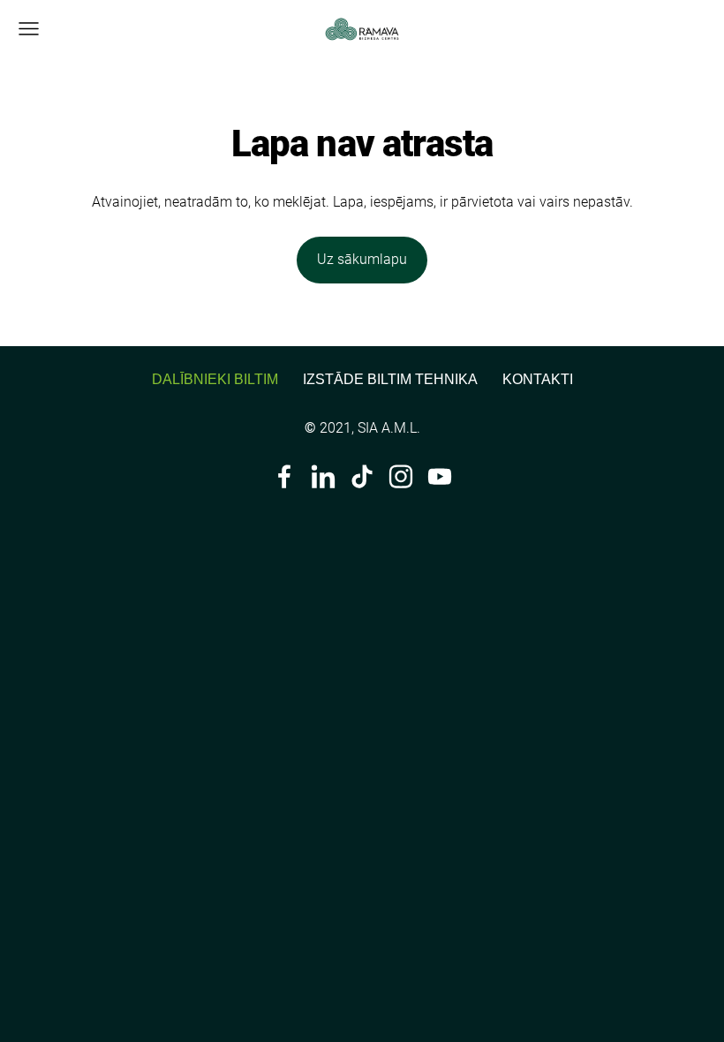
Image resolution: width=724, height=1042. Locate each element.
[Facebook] (284, 476)
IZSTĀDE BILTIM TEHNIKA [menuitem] (390, 379)
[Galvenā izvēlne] (28, 28)
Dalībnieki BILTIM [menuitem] (215, 379)
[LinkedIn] (323, 476)
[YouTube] (439, 476)
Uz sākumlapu (362, 259)
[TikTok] (362, 476)
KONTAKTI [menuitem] (537, 379)
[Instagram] (401, 476)
